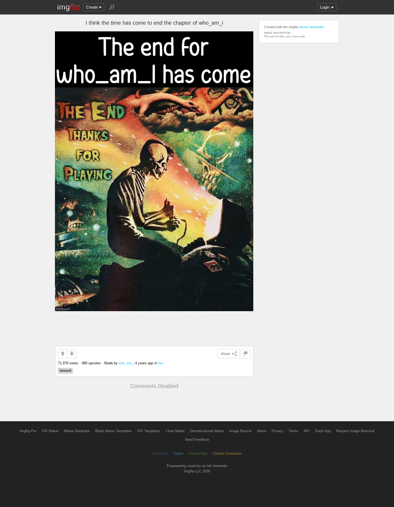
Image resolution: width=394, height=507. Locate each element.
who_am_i (126, 363)
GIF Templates (148, 431)
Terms (293, 431)
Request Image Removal (355, 431)
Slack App (323, 431)
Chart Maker (175, 431)
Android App (198, 453)
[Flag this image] (245, 353)
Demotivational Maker (207, 431)
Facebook (160, 453)
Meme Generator (311, 27)
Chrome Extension (227, 453)
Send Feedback (197, 440)
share (225, 353)
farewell (65, 371)
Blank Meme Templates (113, 431)
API (307, 431)
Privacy (277, 431)
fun (160, 363)
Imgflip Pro (28, 431)
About (261, 431)
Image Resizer (240, 431)
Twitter (178, 453)
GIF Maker (50, 431)
